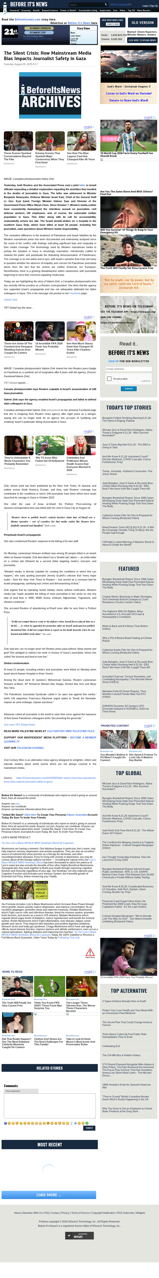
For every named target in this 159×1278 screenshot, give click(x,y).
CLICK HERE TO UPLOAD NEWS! (142, 40)
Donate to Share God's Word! (128, 100)
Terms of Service (80, 1213)
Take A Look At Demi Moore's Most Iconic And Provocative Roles (80, 1042)
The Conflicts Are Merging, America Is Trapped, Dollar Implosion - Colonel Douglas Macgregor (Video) (128, 845)
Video (122, 10)
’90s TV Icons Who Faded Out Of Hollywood (49, 459)
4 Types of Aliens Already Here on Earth (124, 1001)
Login (145, 6)
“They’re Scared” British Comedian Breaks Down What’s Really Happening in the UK (125, 1098)
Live (115, 10)
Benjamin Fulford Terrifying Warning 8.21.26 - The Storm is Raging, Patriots (127, 419)
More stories (46, 39)
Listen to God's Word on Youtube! (129, 93)
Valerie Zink (10, 299)
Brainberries (9, 357)
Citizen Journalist (76, 814)
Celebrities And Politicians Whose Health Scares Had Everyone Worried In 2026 (79, 463)
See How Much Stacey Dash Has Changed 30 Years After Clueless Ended (80, 348)
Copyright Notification (103, 1213)
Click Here (30, 814)
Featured (14, 10)
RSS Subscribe (125, 1213)
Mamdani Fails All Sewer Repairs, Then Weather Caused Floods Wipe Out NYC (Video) (124, 694)
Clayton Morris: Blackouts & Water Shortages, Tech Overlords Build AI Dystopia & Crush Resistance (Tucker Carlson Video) (127, 599)
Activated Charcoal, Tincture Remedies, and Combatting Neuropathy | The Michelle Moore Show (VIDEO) (127, 679)
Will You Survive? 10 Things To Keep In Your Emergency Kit (126, 231)
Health (36, 10)
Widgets (140, 1213)
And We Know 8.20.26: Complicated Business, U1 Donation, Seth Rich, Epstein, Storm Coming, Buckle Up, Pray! (128, 889)
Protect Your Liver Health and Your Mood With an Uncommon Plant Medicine (127, 1011)
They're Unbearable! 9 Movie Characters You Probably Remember (17, 460)
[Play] (128, 64)
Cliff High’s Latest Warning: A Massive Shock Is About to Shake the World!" (128, 543)
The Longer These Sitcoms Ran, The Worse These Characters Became (80, 1006)
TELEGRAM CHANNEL (30, 748)
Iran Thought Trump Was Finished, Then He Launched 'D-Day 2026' (126, 858)
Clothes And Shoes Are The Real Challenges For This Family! (48, 1042)
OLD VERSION (143, 22)
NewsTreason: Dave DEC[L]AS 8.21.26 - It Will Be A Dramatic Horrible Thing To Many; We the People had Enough (128, 530)
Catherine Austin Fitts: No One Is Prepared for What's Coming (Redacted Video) (127, 516)
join (17, 803)
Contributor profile (31, 39)
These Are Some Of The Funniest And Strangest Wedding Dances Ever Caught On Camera (18, 348)
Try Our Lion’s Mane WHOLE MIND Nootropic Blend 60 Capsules (38, 843)
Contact (55, 1213)
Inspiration (105, 10)
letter (82, 185)
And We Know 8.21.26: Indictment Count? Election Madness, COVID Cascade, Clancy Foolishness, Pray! (126, 459)
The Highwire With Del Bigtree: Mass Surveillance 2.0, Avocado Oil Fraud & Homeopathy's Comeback (123, 614)
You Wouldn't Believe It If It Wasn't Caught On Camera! (113, 757)
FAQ (46, 1213)
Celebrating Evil (111, 1046)
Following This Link (69, 937)
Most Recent (143, 10)
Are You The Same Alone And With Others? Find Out (126, 193)
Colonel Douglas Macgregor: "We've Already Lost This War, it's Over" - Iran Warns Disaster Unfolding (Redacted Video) (127, 919)
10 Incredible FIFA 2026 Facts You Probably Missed (49, 346)
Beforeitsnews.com (27, 19)
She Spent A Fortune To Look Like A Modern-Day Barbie (143, 757)
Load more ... (48, 1194)
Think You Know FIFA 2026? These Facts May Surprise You (48, 1005)
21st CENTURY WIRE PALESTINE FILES (71, 731)
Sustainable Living (88, 10)
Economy (26, 10)
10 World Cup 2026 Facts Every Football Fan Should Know (126, 154)
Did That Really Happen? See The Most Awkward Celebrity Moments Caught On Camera (16, 1043)
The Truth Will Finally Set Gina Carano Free (16, 1004)
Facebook (74, 293)
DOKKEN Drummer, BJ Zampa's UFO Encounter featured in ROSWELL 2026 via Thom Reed (125, 709)
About (17, 1213)
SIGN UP (113, 361)
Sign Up (154, 6)
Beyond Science (50, 10)
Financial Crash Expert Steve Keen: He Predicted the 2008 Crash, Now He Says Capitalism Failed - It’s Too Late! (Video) (124, 904)
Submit (129, 388)
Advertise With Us (32, 1213)
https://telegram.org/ (143, 311)
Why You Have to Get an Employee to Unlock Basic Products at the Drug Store (127, 1110)
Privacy (65, 1213)
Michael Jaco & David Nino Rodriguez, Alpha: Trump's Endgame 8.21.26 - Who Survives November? (127, 433)
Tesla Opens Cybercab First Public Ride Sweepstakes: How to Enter (124, 1035)
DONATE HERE (113, 24)
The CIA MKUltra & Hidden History (121, 1055)
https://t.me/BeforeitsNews (117, 322)
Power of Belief (68, 10)
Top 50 (131, 10)
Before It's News (28, 4)
